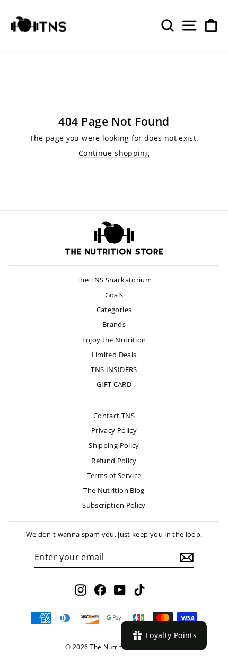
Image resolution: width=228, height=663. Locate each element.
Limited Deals (114, 354)
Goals (114, 294)
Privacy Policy (114, 430)
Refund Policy (114, 460)
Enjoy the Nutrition (114, 339)
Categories (114, 309)
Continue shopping (114, 153)
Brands (114, 324)
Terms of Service (114, 475)
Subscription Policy (114, 505)
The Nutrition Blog (113, 490)
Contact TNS (114, 415)
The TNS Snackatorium (114, 280)
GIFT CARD (114, 384)
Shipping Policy (114, 445)
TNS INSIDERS (114, 369)
